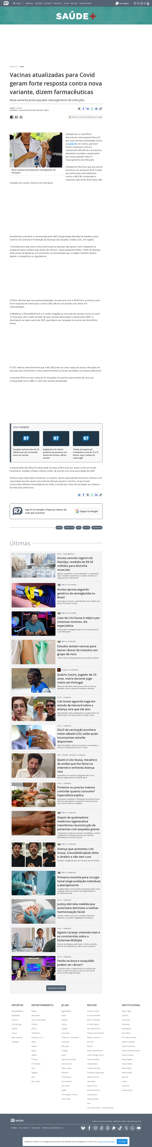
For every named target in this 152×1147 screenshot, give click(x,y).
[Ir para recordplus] (114, 1128)
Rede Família (127, 1072)
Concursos (66, 1033)
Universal (125, 1086)
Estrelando (35, 1033)
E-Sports (15, 1020)
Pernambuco (66, 1077)
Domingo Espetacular (95, 1072)
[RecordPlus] (122, 3)
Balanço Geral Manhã (95, 1033)
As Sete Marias (93, 1024)
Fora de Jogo (17, 1024)
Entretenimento (42, 1005)
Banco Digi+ (126, 1011)
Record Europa (127, 1055)
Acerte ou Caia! (93, 1011)
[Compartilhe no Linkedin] (87, 108)
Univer (124, 1081)
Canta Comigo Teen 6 (95, 1055)
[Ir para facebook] (134, 3)
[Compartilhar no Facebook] (83, 108)
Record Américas (128, 1046)
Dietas (33, 1029)
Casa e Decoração (38, 1020)
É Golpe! (65, 1050)
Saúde (22, 67)
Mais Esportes (17, 1037)
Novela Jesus (92, 1094)
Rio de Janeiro (67, 1081)
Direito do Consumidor (70, 1037)
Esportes (58, 3)
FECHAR (122, 1141)
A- (21, 117)
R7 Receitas (35, 1064)
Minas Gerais (66, 1068)
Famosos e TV (37, 1037)
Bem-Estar (35, 1015)
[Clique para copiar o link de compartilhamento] (100, 108)
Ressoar (125, 1077)
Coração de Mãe (93, 1068)
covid (79, 527)
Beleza (34, 1011)
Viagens (34, 1072)
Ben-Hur (90, 1042)
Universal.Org (127, 1090)
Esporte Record (93, 1077)
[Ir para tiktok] (120, 1128)
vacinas (59, 527)
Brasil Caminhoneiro (95, 1050)
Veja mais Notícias (56, 988)
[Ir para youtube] (138, 1128)
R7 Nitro (34, 1059)
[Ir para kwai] (101, 1128)
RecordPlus (126, 1033)
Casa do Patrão (93, 1059)
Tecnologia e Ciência (69, 1094)
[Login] (148, 3)
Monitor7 (65, 1072)
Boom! (89, 1046)
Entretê (48, 3)
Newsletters (126, 1029)
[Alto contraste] (12, 117)
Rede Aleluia (126, 1068)
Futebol (14, 1029)
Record (74, 3)
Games (34, 1046)
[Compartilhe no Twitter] (79, 108)
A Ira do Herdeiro (93, 1015)
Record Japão (127, 1059)
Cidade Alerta (92, 1064)
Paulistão (15, 1042)
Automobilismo (17, 1011)
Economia (65, 1042)
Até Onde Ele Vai (93, 1029)
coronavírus (97, 527)
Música (34, 1055)
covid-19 (86, 527)
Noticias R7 (13, 67)
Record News (85, 3)
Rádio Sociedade (128, 1042)
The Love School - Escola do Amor (100, 1108)
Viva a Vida (35, 1081)
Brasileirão (16, 1015)
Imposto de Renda (69, 1059)
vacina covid (69, 527)
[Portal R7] (6, 3)
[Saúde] (76, 15)
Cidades (65, 1029)
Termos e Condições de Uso (52, 1128)
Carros (64, 1024)
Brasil (64, 1015)
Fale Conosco (24, 1128)
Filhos (33, 1042)
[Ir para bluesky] (83, 1128)
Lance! (14, 1033)
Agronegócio (66, 1011)
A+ (16, 117)
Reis (88, 1103)
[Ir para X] (138, 3)
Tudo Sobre (66, 1099)
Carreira (125, 1015)
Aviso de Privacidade (107, 1141)
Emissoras (126, 1024)
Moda (33, 1050)
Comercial (126, 1020)
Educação (65, 1046)
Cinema (34, 1024)
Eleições (38, 3)
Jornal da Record (93, 1090)
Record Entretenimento (131, 1050)
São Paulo (65, 1086)
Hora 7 (64, 1055)
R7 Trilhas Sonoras (129, 1037)
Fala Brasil (91, 1081)
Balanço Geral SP (93, 1037)
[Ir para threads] (107, 1128)
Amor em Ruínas (93, 1020)
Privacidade (36, 1128)
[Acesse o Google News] (96, 108)
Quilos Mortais (92, 1099)
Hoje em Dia (92, 1086)
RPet (33, 1068)
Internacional (66, 1064)
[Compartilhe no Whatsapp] (92, 108)
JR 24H (66, 3)
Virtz (33, 1077)
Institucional (131, 1005)
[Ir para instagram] (141, 3)
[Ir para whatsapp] (132, 1128)
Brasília (29, 3)
